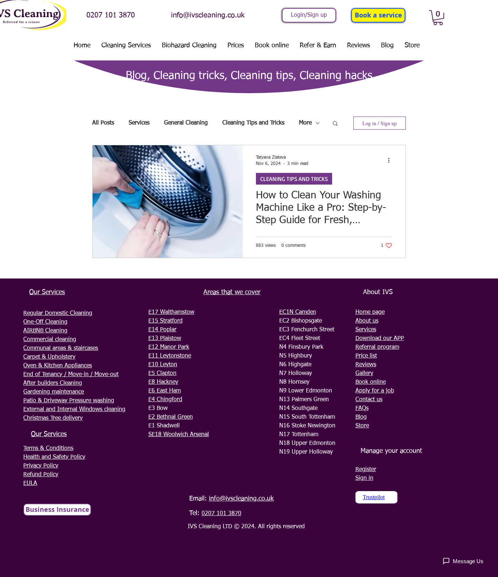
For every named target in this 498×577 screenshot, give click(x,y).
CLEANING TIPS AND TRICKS (294, 178)
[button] (438, 17)
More (305, 123)
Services (139, 123)
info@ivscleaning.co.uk (208, 15)
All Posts (103, 123)
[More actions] (391, 160)
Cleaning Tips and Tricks (253, 123)
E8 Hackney (163, 382)
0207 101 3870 (110, 15)
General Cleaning (186, 123)
